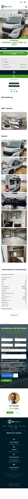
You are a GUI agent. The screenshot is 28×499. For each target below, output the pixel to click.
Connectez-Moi (16, 485)
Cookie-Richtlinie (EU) (14, 477)
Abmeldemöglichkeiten (7, 368)
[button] (26, 6)
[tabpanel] (14, 291)
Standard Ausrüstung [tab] (6, 308)
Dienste (4, 426)
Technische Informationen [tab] (7, 274)
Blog (24, 426)
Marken (15, 426)
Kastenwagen (14, 40)
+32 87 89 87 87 (14, 79)
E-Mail (17, 412)
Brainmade (15, 484)
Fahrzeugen (10, 426)
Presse (20, 426)
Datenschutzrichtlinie (9, 475)
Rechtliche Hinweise (18, 475)
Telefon (10, 412)
